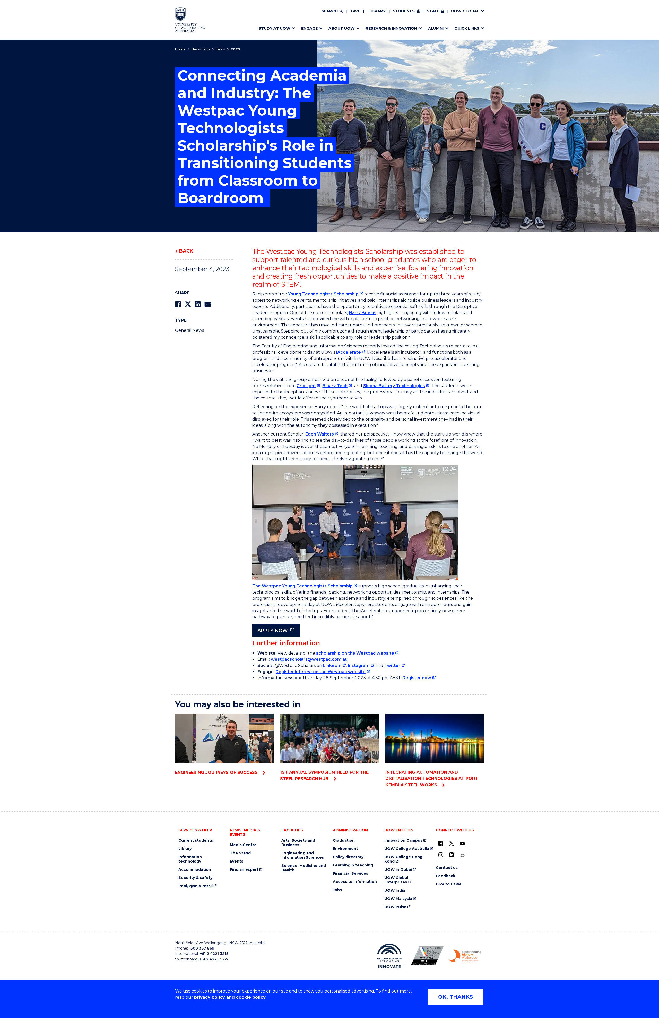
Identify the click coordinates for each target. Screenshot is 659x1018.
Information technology (190, 859)
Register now (417, 677)
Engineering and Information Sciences (302, 855)
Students (404, 11)
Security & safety (195, 878)
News (220, 49)
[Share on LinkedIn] (198, 304)
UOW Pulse (395, 907)
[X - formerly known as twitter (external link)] (451, 843)
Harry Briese (362, 312)
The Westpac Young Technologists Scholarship (302, 586)
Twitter (392, 665)
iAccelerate (348, 352)
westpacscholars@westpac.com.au (309, 659)
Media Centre (243, 845)
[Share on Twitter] (188, 304)
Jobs (337, 890)
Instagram (358, 665)
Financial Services (350, 873)
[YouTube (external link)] (462, 843)
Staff (433, 11)
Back (186, 251)
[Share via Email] (207, 304)
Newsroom (200, 49)
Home (180, 49)
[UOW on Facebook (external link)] (441, 843)
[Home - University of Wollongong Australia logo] (190, 19)
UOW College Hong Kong (403, 859)
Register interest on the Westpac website (321, 671)
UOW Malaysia (398, 899)
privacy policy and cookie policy (230, 997)
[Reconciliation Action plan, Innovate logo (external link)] (389, 956)
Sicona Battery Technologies (394, 385)
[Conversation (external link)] (462, 855)
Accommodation (194, 869)
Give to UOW (448, 884)
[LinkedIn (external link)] (451, 855)
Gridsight (306, 385)
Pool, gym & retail (195, 886)
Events (236, 861)
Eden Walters (319, 434)
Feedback (445, 876)
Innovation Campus (403, 840)
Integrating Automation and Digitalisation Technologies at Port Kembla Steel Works (431, 778)
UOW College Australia (406, 849)
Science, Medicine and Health (303, 868)
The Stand (240, 853)
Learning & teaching (353, 865)
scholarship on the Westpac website (355, 653)
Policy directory (348, 857)
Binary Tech (335, 385)
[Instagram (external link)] (441, 855)
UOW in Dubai (398, 869)
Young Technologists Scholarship (323, 294)
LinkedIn (332, 665)
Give (355, 11)
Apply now (272, 630)
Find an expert (244, 869)
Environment (345, 849)
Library (377, 11)
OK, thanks (455, 997)
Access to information (355, 882)
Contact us (447, 868)
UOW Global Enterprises (396, 880)
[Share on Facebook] (178, 304)
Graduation (344, 840)
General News (189, 330)
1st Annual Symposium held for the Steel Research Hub (324, 775)
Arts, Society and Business (298, 842)
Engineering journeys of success (217, 772)
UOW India (394, 890)
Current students (195, 840)
